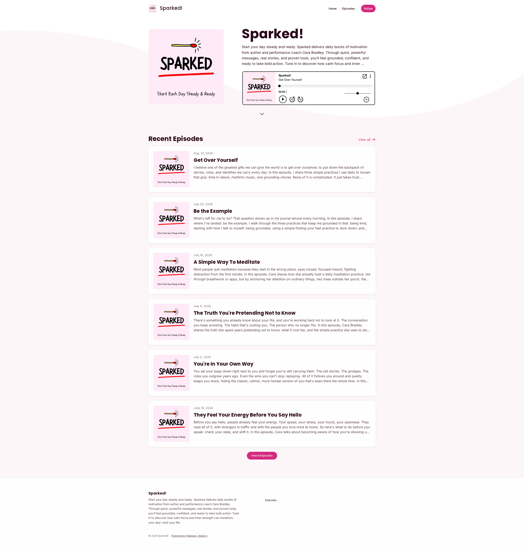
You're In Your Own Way (223, 364)
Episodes (348, 8)
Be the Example (213, 211)
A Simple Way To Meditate (227, 262)
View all (365, 139)
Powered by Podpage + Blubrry (189, 535)
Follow (368, 8)
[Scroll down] (262, 115)
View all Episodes (262, 455)
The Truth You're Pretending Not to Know (245, 313)
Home (333, 8)
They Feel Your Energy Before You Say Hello (248, 414)
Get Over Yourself (216, 160)
